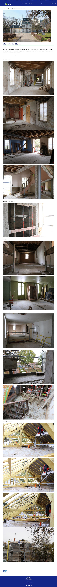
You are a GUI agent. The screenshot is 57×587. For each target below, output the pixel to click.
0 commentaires (21, 8)
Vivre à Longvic (31, 3)
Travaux (16, 8)
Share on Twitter (6, 571)
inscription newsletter (43, 0)
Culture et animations (39, 3)
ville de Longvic (7, 8)
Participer (46, 3)
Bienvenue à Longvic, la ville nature (32, 0)
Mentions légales (28, 583)
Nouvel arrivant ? (50, 0)
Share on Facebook (4, 571)
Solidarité (51, 3)
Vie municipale (24, 3)
